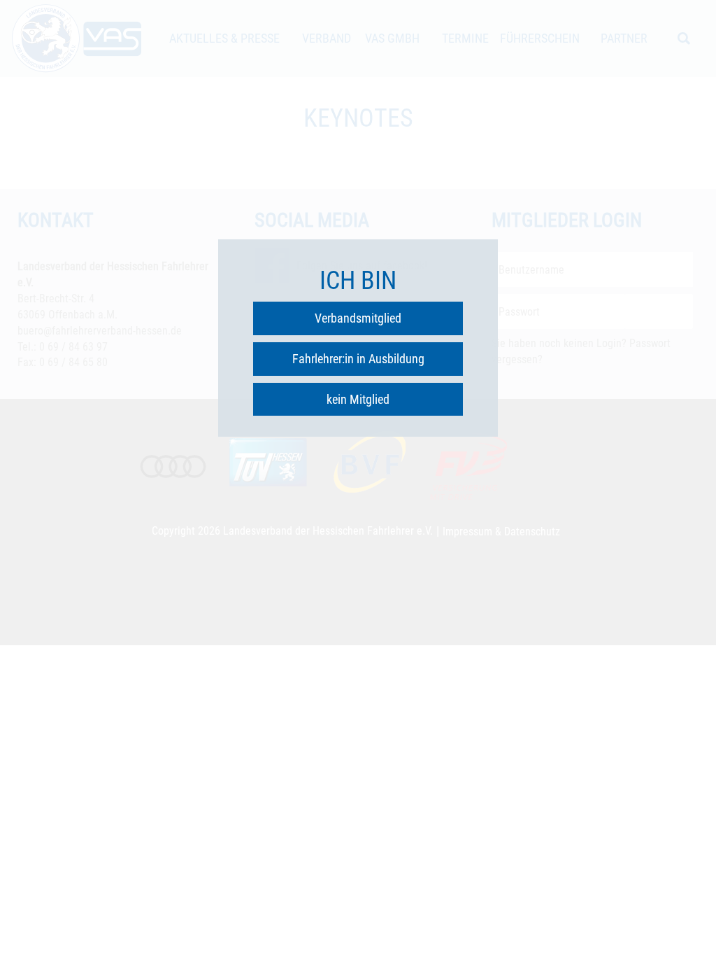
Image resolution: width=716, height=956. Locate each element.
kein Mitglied (358, 399)
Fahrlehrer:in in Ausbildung (358, 358)
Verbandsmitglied (358, 318)
